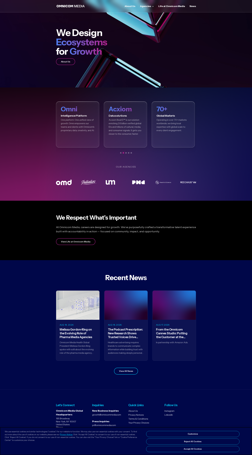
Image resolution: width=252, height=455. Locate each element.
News (193, 6)
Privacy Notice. (66, 434)
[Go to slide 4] (128, 153)
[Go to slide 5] (131, 153)
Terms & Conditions (138, 418)
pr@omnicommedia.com (104, 425)
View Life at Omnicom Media (75, 241)
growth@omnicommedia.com (106, 414)
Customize (193, 434)
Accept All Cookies (193, 449)
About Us (130, 6)
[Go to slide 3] (126, 153)
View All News (126, 371)
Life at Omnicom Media (171, 6)
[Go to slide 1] (120, 153)
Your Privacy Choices (138, 422)
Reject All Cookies (192, 441)
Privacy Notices (136, 414)
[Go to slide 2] (123, 153)
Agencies (145, 6)
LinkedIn (168, 414)
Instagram (169, 411)
